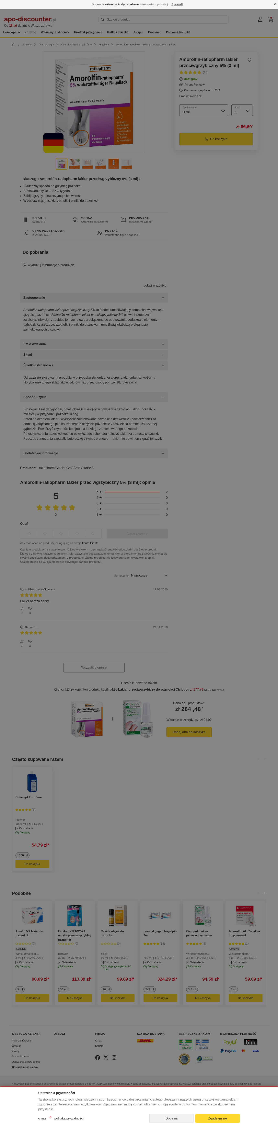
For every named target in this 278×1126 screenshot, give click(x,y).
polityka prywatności (69, 1118)
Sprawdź (177, 4)
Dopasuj (171, 1118)
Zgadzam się (217, 1118)
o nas (42, 1118)
